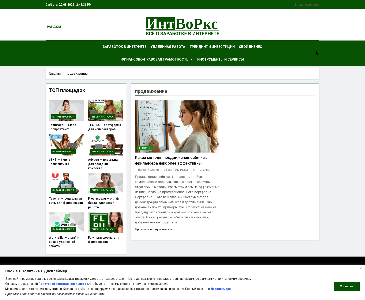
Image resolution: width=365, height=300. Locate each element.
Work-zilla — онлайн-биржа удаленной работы (64, 242)
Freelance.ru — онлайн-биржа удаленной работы (105, 203)
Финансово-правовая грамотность (154, 59)
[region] (182, 282)
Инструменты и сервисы (220, 59)
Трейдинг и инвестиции (212, 47)
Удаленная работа (168, 47)
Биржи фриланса (307, 4)
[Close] (360, 268)
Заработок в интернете (124, 47)
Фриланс (145, 148)
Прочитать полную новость (153, 229)
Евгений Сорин (148, 169)
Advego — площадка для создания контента (103, 164)
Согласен (347, 286)
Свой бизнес (250, 47)
